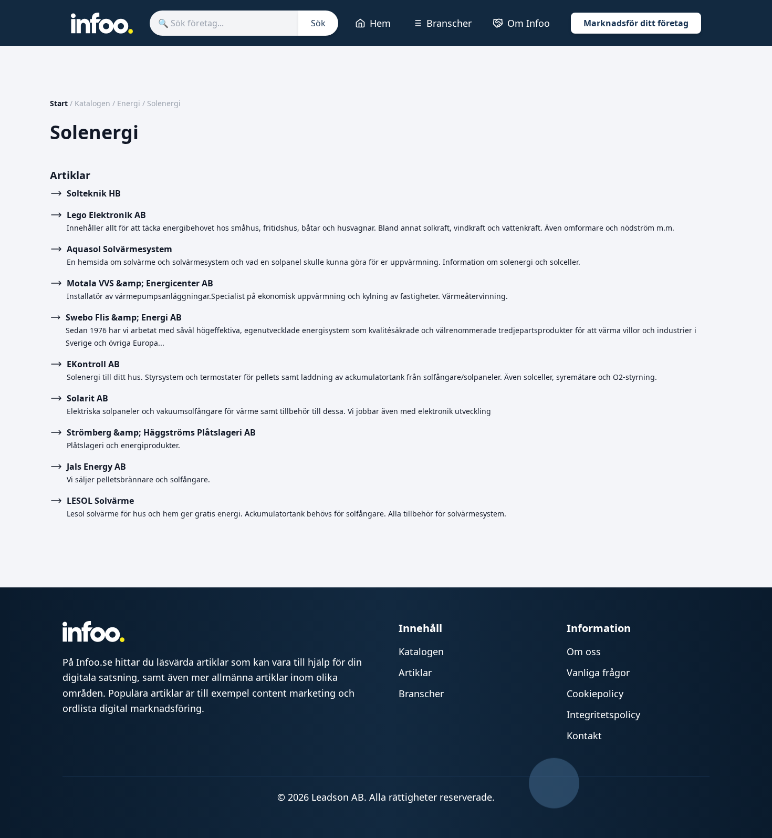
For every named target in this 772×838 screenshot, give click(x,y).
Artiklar (415, 672)
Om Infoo (528, 23)
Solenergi (164, 103)
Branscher (449, 23)
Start (59, 103)
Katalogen (92, 103)
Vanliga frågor (598, 672)
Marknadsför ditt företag (635, 23)
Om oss (584, 651)
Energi (128, 103)
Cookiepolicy (595, 693)
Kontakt (584, 735)
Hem (380, 23)
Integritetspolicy (603, 714)
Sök (318, 23)
